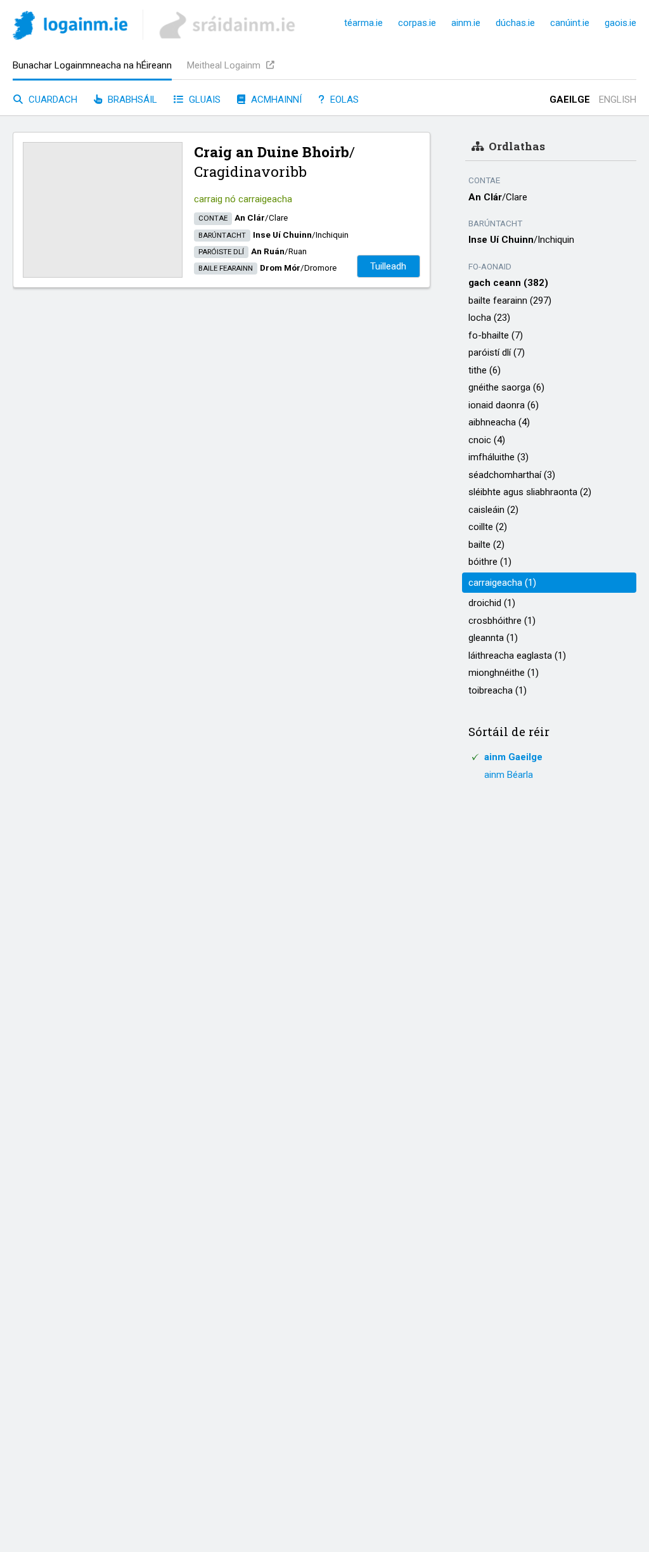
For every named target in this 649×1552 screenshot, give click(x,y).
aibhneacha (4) (499, 422)
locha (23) (489, 317)
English (617, 99)
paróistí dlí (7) (496, 352)
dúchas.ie (515, 23)
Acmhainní (275, 99)
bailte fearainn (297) (509, 300)
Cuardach (51, 99)
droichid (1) (491, 603)
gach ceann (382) (508, 282)
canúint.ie (569, 23)
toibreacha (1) (497, 690)
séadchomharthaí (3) (511, 475)
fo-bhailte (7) (495, 335)
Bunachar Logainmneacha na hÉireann (92, 65)
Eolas (343, 99)
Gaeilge (569, 99)
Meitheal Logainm (225, 65)
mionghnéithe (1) (503, 672)
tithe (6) (484, 370)
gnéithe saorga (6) (506, 387)
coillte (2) (487, 527)
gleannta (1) (493, 637)
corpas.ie (417, 23)
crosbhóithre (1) (502, 620)
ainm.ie (465, 23)
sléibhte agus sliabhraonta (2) (529, 492)
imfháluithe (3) (498, 457)
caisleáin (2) (493, 509)
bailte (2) (486, 544)
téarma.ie (363, 23)
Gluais (203, 99)
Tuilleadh (388, 266)
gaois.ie (620, 23)
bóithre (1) (489, 561)
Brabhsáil (131, 99)
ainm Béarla (508, 774)
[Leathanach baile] (70, 27)
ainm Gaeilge (513, 757)
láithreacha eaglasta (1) (517, 655)
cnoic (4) (486, 440)
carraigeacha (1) (502, 582)
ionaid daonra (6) (503, 405)
